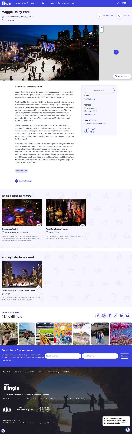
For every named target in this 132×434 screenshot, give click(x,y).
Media (40, 372)
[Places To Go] (42, 3)
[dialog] (3, 431)
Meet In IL (17, 372)
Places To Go (36, 3)
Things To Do (21, 3)
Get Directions (123, 76)
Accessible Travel (68, 3)
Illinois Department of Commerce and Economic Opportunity (22, 399)
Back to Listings (25, 181)
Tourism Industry (52, 372)
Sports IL (6, 372)
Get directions (89, 114)
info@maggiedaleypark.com (95, 123)
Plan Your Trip (52, 3)
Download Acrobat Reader (11, 420)
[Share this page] (119, 15)
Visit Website (99, 90)
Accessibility (29, 372)
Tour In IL (66, 372)
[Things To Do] (27, 3)
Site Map (69, 399)
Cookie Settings (81, 399)
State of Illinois (50, 399)
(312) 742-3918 (89, 99)
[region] (118, 3)
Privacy (61, 399)
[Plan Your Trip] (58, 3)
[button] (116, 52)
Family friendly (21, 171)
